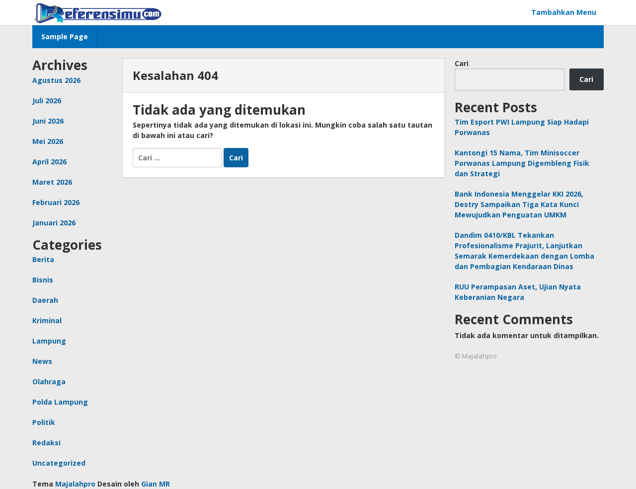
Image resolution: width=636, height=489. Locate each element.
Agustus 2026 (56, 80)
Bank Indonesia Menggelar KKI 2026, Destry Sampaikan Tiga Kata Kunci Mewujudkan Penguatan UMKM (519, 204)
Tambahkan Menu (563, 12)
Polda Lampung (60, 402)
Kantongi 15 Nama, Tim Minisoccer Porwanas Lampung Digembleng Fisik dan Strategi (522, 163)
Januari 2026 (54, 222)
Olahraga (49, 381)
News (42, 361)
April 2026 (49, 161)
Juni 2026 (48, 121)
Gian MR (155, 484)
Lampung (49, 341)
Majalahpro (75, 484)
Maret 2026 (52, 182)
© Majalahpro (476, 355)
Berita (43, 259)
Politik (43, 422)
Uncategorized (58, 463)
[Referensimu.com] (98, 12)
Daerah (45, 300)
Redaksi (46, 442)
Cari (462, 63)
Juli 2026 (46, 100)
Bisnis (42, 279)
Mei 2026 (47, 141)
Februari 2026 (56, 202)
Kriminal (47, 320)
